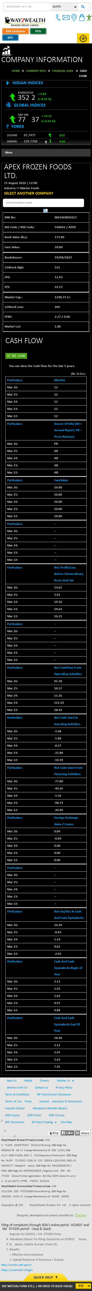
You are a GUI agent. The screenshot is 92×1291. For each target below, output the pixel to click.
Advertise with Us (16, 1087)
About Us (11, 1080)
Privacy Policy (64, 1087)
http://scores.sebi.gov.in (16, 1265)
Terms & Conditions (17, 1094)
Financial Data (62, 71)
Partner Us (63, 1080)
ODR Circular (57, 1115)
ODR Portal (34, 1115)
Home (16, 71)
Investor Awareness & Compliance (60, 1101)
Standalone (16, 356)
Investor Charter (15, 1108)
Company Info (36, 71)
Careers (44, 1080)
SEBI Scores (12, 1115)
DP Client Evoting (42, 1122)
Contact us (41, 1087)
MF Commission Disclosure (54, 1094)
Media (28, 1080)
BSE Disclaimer (14, 1122)
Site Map (66, 1122)
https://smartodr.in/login (17, 1270)
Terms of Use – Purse (18, 1101)
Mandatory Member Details (50, 1108)
